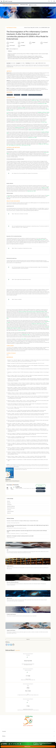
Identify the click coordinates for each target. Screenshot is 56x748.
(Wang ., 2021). (45, 187)
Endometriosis (17, 94)
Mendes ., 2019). (40, 129)
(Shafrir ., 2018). (35, 100)
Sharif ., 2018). (27, 145)
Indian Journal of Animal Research (10, 4)
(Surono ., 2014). (22, 330)
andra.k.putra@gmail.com (13, 48)
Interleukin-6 (24, 94)
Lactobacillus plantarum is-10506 (35, 94)
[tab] (28, 51)
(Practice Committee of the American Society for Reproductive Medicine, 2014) (33, 311)
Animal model (10, 94)
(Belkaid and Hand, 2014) (19, 127)
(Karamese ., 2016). (32, 137)
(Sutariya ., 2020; (35, 323)
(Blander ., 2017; (32, 129)
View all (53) (17, 650)
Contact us (28, 639)
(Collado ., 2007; (42, 144)
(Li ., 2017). (44, 122)
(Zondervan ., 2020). (42, 103)
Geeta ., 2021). (42, 323)
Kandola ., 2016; (14, 145)
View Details (41, 485)
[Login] (54, 1)
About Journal (23, 4)
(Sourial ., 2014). (21, 107)
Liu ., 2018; (21, 145)
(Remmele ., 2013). (32, 191)
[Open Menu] (1, 1)
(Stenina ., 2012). (26, 334)
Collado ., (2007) (16, 328)
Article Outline (34, 4)
